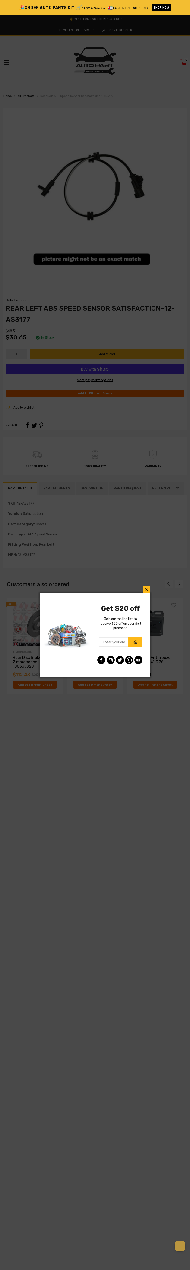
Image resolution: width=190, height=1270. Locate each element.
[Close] (146, 589)
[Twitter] (120, 660)
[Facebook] (101, 660)
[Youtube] (138, 660)
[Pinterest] (129, 660)
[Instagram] (111, 660)
